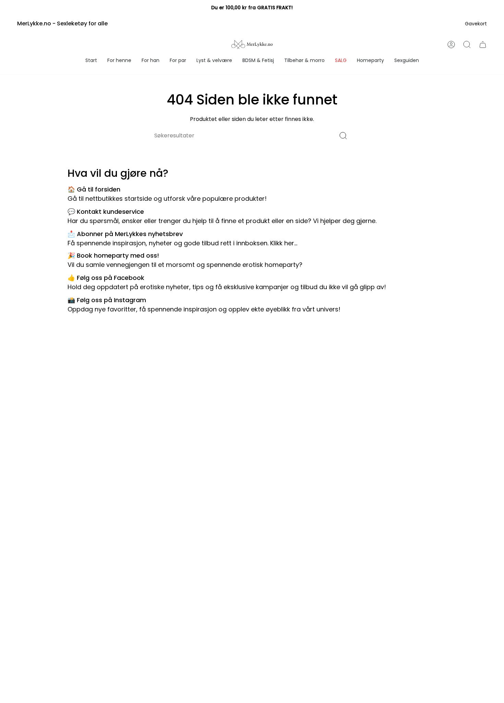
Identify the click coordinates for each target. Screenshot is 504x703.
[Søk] (343, 135)
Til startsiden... (289, 198)
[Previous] (20, 8)
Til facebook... (408, 287)
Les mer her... (323, 264)
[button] (119, 60)
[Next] (484, 8)
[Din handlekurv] (483, 44)
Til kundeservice (402, 221)
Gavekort (476, 23)
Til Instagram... (363, 309)
